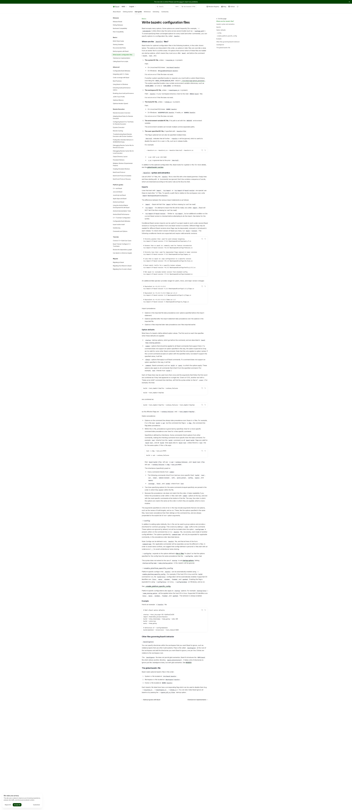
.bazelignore (220, 44)
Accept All (17, 805)
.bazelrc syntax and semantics (225, 24)
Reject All (8, 805)
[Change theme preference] (237, 6)
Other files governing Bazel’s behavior (228, 42)
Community (164, 11)
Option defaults (221, 30)
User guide (138, 11)
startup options (188, 560)
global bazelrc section (155, 167)
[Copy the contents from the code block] (202, 150)
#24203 (188, 662)
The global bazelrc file (223, 47)
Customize (36, 805)
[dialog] (22, 800)
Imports (218, 27)
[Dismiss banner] (349, 2)
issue (181, 2)
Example (218, 39)
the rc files (180, 553)
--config (218, 33)
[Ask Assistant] (205, 150)
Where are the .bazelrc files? (225, 21)
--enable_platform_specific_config (226, 36)
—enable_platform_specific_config (157, 586)
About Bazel (117, 11)
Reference (147, 11)
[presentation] (175, 256)
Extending (156, 11)
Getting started (128, 11)
